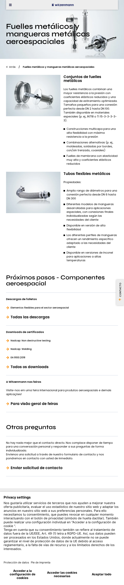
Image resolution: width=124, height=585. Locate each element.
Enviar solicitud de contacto (36, 468)
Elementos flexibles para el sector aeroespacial (40, 307)
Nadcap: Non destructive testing (31, 340)
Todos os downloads (30, 367)
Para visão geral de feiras (34, 403)
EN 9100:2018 (18, 357)
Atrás (12, 67)
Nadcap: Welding (21, 349)
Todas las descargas (30, 317)
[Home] (63, 5)
